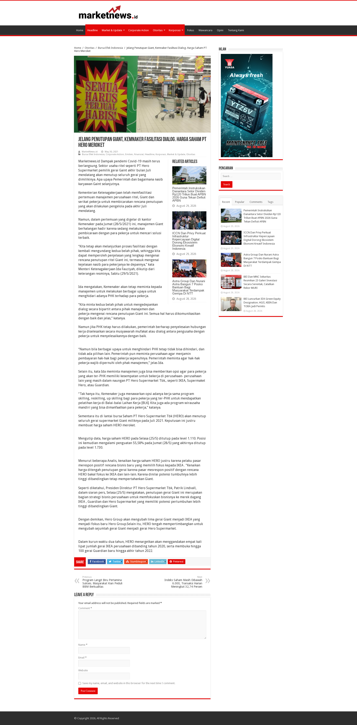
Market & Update (112, 30)
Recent (226, 201)
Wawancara (205, 30)
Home (79, 30)
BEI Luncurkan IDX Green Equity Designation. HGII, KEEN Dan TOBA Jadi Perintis (262, 302)
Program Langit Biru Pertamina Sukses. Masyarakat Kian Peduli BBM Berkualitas (102, 582)
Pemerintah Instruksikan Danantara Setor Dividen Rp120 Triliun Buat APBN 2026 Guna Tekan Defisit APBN (189, 194)
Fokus (190, 30)
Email (82, 657)
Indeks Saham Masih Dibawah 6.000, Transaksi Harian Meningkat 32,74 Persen (183, 582)
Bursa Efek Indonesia (110, 47)
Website (83, 670)
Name (82, 644)
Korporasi (175, 30)
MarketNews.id (90, 151)
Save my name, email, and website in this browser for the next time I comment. (128, 683)
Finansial (139, 154)
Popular (239, 201)
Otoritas (158, 30)
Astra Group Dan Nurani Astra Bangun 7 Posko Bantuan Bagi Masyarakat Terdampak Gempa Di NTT (188, 287)
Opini (220, 30)
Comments (256, 201)
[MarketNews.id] (108, 12)
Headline (92, 30)
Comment (85, 608)
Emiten (129, 154)
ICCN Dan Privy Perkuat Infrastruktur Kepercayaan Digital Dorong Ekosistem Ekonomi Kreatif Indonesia (189, 240)
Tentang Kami (236, 30)
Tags (270, 201)
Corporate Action (138, 30)
